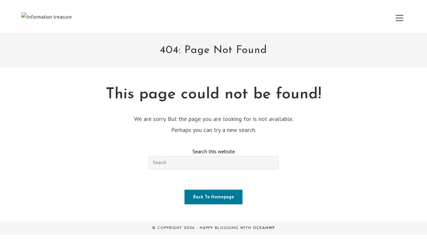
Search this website (213, 151)
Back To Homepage (213, 197)
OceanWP (264, 228)
